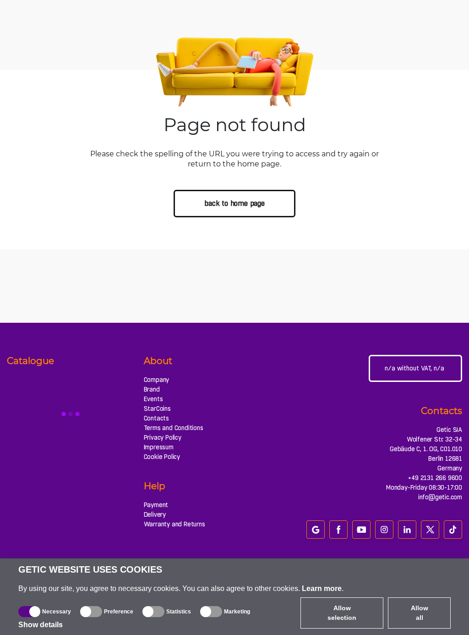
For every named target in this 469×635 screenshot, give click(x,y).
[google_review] (315, 529)
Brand (152, 389)
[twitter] (430, 529)
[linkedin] (407, 529)
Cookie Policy (162, 456)
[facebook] (338, 529)
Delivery (155, 514)
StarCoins (157, 408)
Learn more (322, 588)
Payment (156, 504)
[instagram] (384, 529)
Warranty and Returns (174, 524)
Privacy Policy (162, 437)
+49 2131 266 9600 (435, 477)
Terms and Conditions (173, 427)
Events (153, 399)
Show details (40, 625)
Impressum (159, 447)
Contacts (156, 418)
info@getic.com (440, 497)
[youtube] (361, 529)
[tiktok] (453, 529)
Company (156, 379)
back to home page (234, 203)
